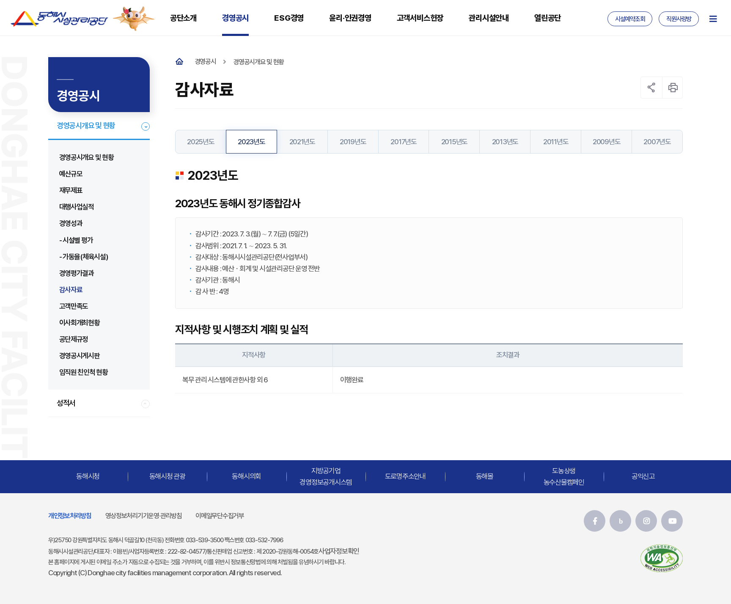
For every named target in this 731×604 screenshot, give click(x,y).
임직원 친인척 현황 (83, 372)
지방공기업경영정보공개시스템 (326, 476)
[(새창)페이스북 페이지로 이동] (594, 521)
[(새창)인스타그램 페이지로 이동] (646, 521)
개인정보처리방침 (69, 516)
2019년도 (353, 141)
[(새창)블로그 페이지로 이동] (620, 521)
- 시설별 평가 (76, 240)
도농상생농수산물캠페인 (564, 476)
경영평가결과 (76, 273)
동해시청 (87, 476)
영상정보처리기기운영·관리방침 (143, 516)
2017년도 (403, 141)
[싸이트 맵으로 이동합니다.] (712, 18)
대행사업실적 (76, 207)
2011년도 (555, 141)
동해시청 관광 (167, 476)
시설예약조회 (630, 19)
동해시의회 (246, 476)
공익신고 (643, 476)
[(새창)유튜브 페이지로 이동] (672, 521)
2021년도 (302, 141)
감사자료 (70, 290)
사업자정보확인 (339, 551)
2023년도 (251, 141)
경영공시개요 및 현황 (86, 125)
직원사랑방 (678, 19)
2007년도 (657, 141)
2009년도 (606, 141)
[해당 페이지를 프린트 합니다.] (673, 87)
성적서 (66, 402)
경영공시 (205, 61)
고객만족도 (73, 306)
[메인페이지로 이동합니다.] (181, 62)
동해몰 (484, 476)
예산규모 (70, 174)
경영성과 (70, 223)
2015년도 (454, 141)
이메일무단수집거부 (219, 516)
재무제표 (70, 190)
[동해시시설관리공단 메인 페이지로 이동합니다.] (59, 19)
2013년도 (505, 141)
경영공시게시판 (79, 355)
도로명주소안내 (405, 476)
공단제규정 (73, 339)
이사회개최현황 (79, 322)
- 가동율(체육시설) (83, 257)
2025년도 (200, 141)
